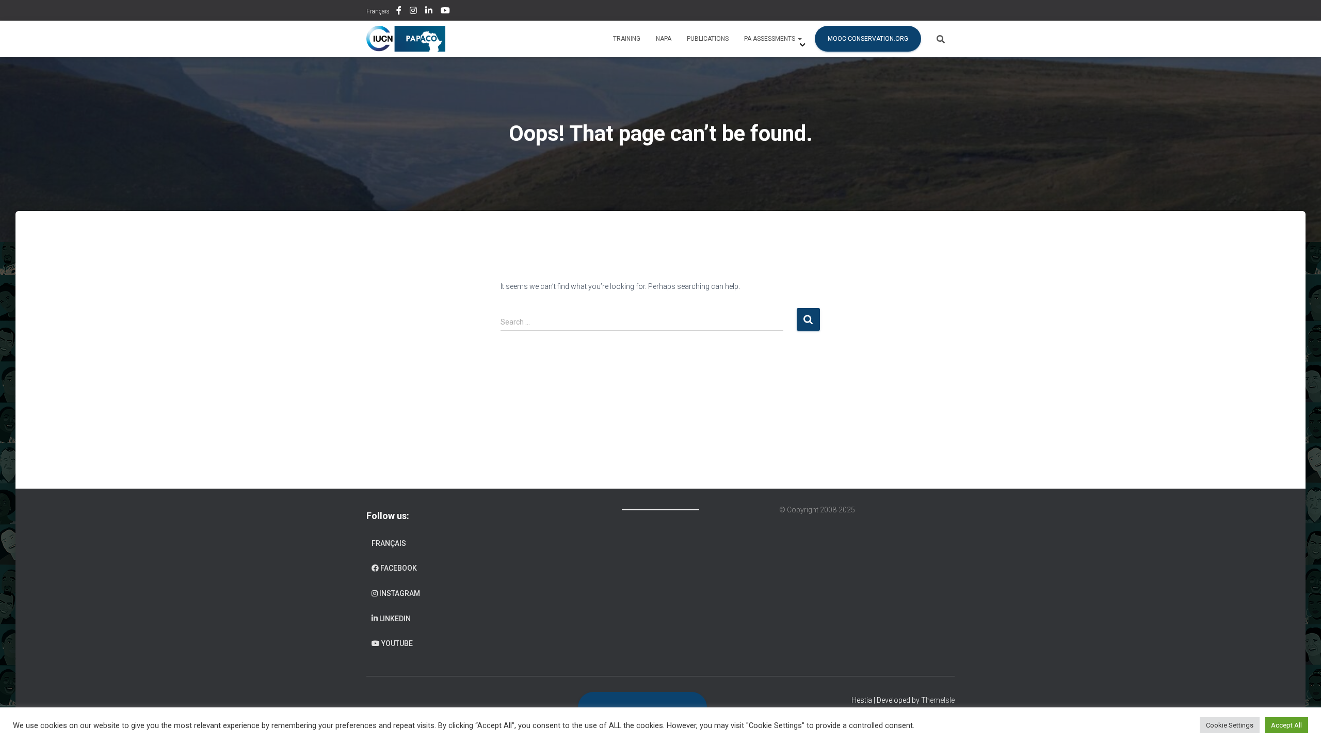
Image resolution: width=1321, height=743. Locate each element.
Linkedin (429, 12)
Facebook (399, 12)
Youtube (446, 12)
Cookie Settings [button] (1229, 725)
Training (626, 38)
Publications (708, 38)
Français (378, 11)
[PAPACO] (406, 39)
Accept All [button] (1286, 725)
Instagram (414, 12)
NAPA (663, 38)
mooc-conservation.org (868, 38)
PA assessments (770, 38)
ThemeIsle (938, 700)
